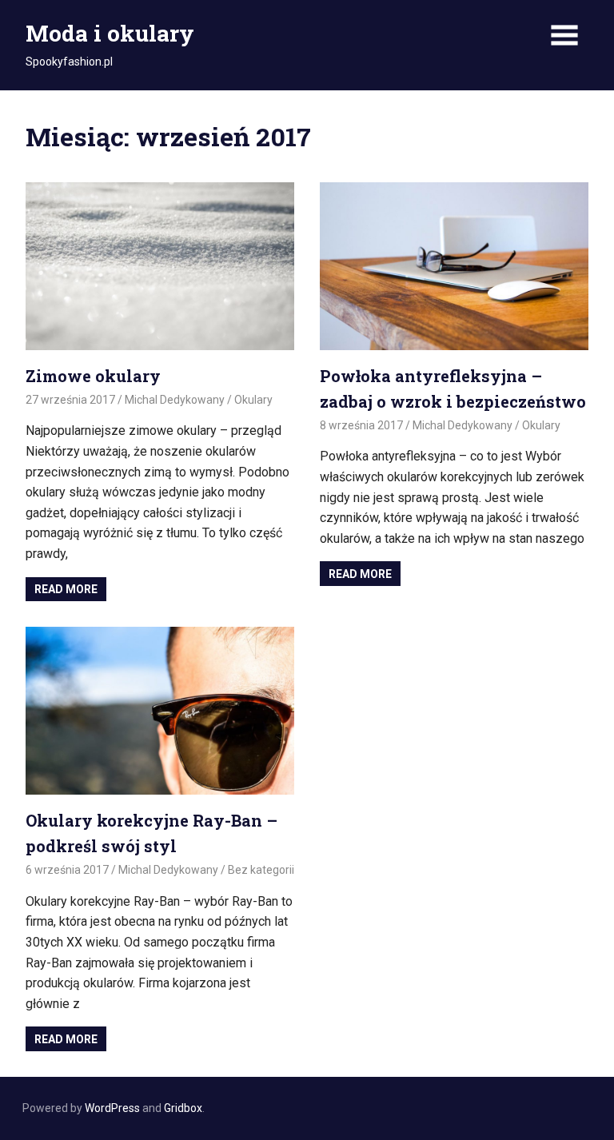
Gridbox (183, 1108)
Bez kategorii (261, 869)
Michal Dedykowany (175, 399)
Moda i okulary (110, 33)
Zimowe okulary (93, 375)
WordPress (112, 1108)
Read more (66, 589)
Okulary (253, 399)
